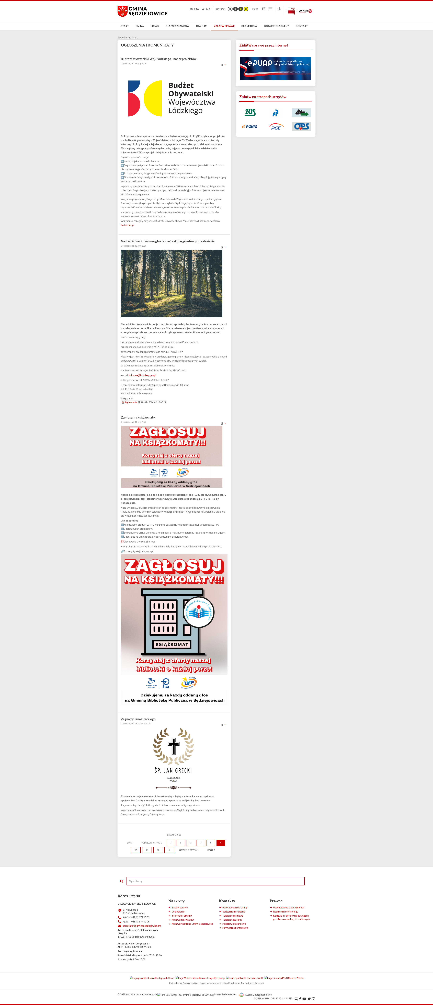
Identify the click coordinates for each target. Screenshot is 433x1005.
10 (136, 850)
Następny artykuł (189, 850)
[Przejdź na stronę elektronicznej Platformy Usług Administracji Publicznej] (275, 68)
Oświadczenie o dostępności (288, 907)
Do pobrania (178, 911)
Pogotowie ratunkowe (234, 923)
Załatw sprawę (180, 907)
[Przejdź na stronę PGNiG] (249, 126)
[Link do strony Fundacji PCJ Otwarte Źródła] (284, 978)
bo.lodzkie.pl (127, 225)
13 (169, 850)
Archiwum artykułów (183, 919)
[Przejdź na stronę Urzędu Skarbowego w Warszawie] (275, 112)
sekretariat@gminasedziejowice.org (142, 926)
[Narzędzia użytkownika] (223, 64)
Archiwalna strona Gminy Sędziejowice (192, 923)
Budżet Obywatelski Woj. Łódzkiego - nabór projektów (158, 59)
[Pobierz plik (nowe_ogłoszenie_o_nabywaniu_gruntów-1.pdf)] (123, 402)
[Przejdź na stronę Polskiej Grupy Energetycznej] (275, 126)
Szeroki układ (270, 8)
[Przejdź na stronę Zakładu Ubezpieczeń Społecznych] (249, 112)
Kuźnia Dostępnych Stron (258, 994)
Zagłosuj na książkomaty (138, 417)
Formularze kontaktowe (235, 928)
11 (147, 850)
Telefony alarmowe (232, 915)
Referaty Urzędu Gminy (234, 907)
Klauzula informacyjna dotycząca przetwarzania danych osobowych (291, 917)
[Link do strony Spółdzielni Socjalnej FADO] (245, 978)
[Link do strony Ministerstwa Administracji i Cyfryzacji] (200, 978)
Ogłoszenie (131, 402)
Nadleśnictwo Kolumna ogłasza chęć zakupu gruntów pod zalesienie (167, 241)
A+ (210, 9)
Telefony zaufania (232, 919)
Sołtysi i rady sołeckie (233, 911)
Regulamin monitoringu (285, 911)
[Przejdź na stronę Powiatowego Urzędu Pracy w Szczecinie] (301, 112)
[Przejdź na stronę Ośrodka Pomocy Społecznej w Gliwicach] (301, 126)
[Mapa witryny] (279, 9)
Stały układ (264, 8)
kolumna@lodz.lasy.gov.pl (142, 375)
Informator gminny (182, 915)
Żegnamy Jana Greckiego (138, 719)
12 (158, 850)
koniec (211, 850)
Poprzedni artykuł (152, 842)
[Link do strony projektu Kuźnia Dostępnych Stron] (152, 978)
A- (203, 9)
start (130, 842)
